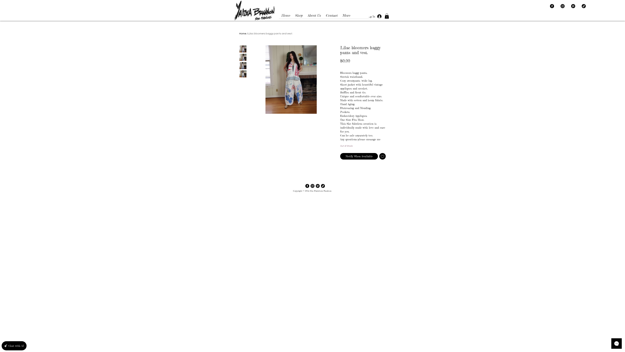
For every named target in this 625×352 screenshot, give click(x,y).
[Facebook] (552, 6)
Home (242, 33)
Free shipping (371, 66)
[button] (387, 16)
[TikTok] (584, 6)
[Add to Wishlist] (382, 156)
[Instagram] (563, 6)
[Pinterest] (573, 6)
